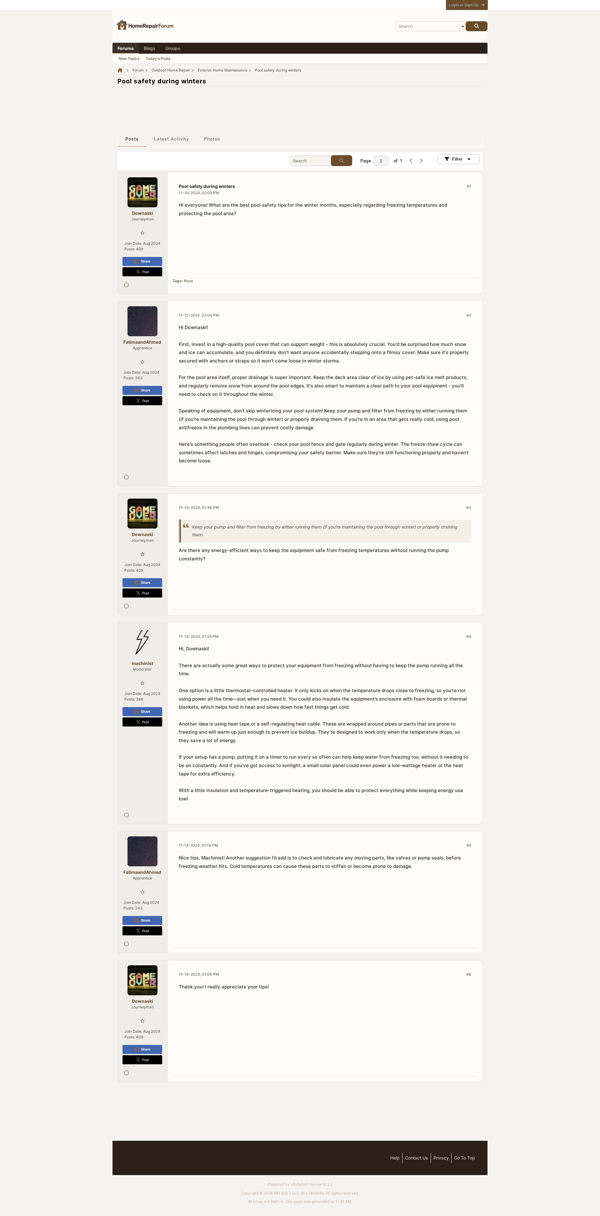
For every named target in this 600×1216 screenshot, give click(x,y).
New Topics (129, 58)
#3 (468, 507)
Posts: (129, 249)
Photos (212, 138)
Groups (172, 48)
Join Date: (133, 243)
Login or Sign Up (464, 4)
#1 (469, 186)
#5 (469, 845)
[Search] (477, 26)
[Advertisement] (300, 105)
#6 (468, 974)
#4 (468, 636)
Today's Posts (158, 58)
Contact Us (416, 1157)
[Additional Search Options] (462, 26)
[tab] (132, 139)
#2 (469, 315)
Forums (126, 48)
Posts (132, 138)
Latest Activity (171, 138)
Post (145, 271)
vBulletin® (299, 1184)
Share (145, 261)
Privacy (441, 1157)
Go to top (464, 1157)
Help (395, 1157)
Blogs (149, 48)
